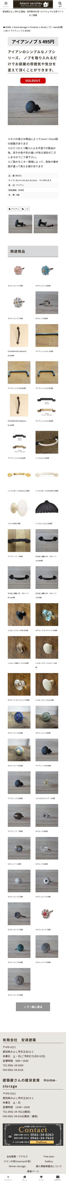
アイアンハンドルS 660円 (16, 458)
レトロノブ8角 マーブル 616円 (18, 663)
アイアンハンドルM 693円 (17, 388)
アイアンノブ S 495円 (15, 798)
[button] (59, 715)
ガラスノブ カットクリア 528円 (18, 700)
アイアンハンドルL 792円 (44, 351)
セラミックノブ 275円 (15, 897)
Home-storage (17, 1166)
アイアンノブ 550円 (15, 556)
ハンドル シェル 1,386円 (44, 523)
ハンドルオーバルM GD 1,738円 (18, 491)
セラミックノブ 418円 (43, 962)
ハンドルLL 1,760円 (42, 458)
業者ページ (33, 1171)
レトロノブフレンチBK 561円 (18, 630)
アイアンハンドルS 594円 (44, 388)
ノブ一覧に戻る (33, 1007)
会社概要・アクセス (17, 1156)
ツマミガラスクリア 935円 (45, 798)
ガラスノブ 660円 (42, 318)
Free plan (48, 1156)
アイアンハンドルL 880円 (44, 421)
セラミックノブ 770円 (15, 286)
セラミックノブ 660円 (43, 286)
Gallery (49, 1161)
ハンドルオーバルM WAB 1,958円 (47, 491)
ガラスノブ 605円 (14, 864)
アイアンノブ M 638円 (43, 766)
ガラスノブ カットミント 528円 (46, 630)
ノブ (27, 208)
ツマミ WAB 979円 (14, 523)
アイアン (15, 208)
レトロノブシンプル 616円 (45, 700)
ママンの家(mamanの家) (17, 1161)
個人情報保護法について (49, 1166)
